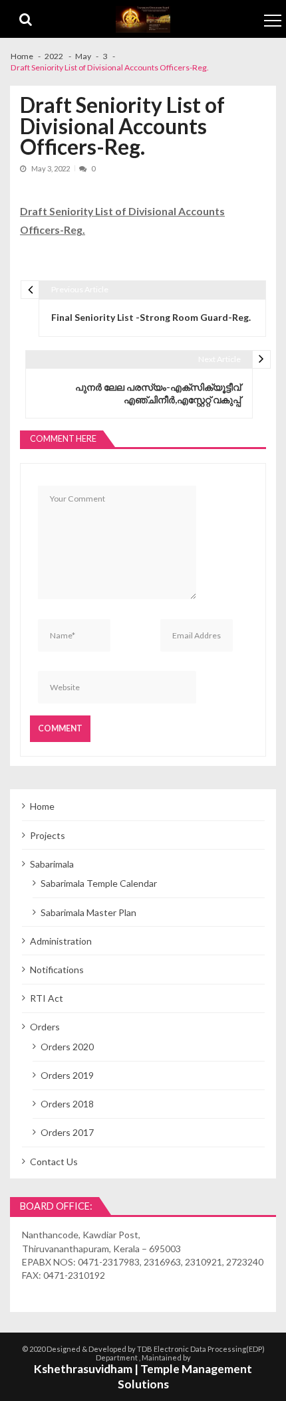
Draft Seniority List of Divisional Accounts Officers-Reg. (122, 220)
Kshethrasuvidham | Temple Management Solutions (143, 1376)
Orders (45, 1026)
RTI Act (46, 998)
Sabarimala (52, 864)
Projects (47, 835)
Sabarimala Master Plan (88, 912)
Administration (61, 941)
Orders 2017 (67, 1132)
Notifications (57, 969)
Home (42, 806)
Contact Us (54, 1161)
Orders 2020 (67, 1046)
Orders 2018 (67, 1103)
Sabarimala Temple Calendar (99, 883)
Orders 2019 (67, 1075)
